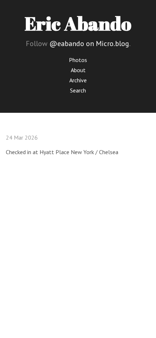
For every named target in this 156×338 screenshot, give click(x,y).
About (78, 70)
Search (78, 90)
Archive (78, 80)
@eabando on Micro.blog (89, 43)
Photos (78, 59)
